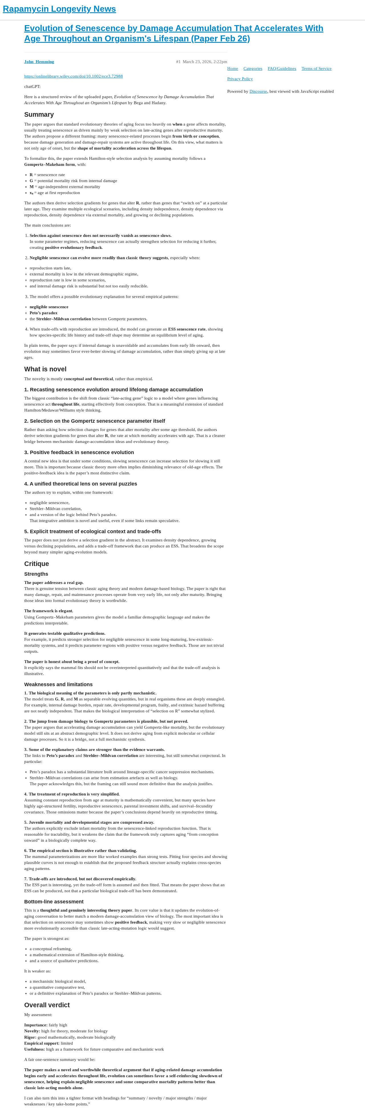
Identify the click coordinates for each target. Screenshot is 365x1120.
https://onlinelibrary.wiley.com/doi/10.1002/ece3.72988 (73, 76)
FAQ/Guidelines (282, 68)
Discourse (258, 91)
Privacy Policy (240, 78)
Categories (253, 68)
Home (232, 68)
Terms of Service (317, 68)
